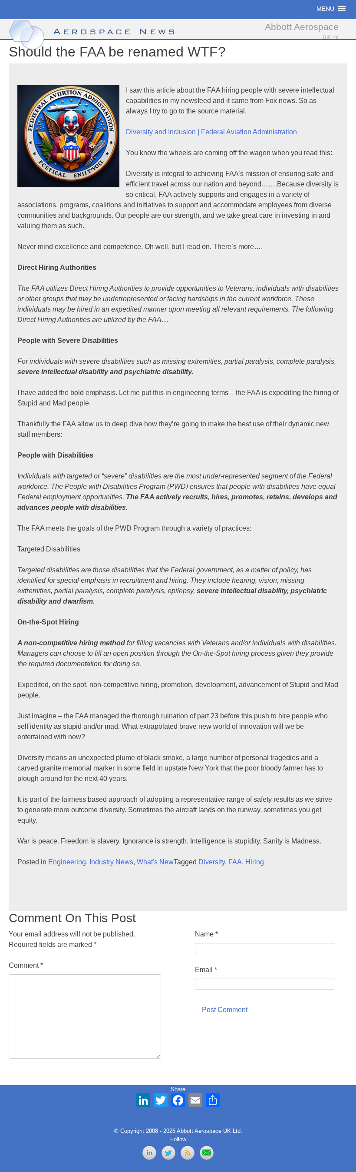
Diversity (211, 862)
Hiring (254, 862)
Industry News (111, 862)
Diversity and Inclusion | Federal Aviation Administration (211, 132)
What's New (155, 862)
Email (206, 969)
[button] (325, 8)
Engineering (67, 862)
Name (206, 934)
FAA (235, 862)
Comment (26, 965)
